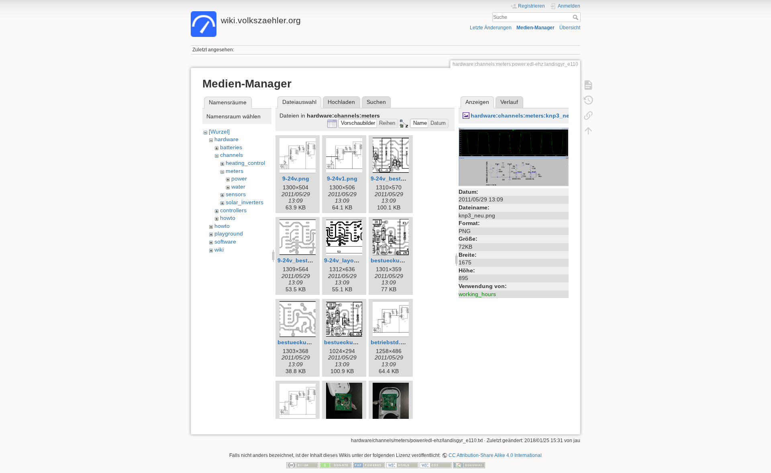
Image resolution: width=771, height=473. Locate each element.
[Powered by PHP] (369, 464)
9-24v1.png (342, 178)
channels (231, 155)
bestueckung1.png (303, 342)
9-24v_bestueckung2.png (312, 260)
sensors (236, 194)
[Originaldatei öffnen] (514, 156)
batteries (231, 147)
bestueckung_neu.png (355, 342)
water (238, 186)
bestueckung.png (395, 260)
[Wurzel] (219, 131)
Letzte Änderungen (491, 27)
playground (228, 233)
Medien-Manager (535, 27)
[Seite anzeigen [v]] (588, 85)
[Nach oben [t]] (588, 130)
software (225, 241)
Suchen (376, 102)
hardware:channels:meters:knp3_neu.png (528, 115)
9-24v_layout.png (348, 260)
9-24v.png (295, 178)
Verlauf (509, 102)
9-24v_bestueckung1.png (406, 178)
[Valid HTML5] (402, 464)
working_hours (477, 294)
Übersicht (569, 27)
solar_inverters (244, 202)
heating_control (245, 163)
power (239, 178)
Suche (576, 17)
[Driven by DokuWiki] (469, 464)
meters (234, 171)
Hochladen (341, 102)
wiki (219, 249)
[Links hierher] (588, 115)
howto (227, 218)
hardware (226, 139)
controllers (233, 210)
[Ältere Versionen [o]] (588, 100)
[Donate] (336, 464)
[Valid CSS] (436, 464)
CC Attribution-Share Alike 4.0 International (495, 455)
